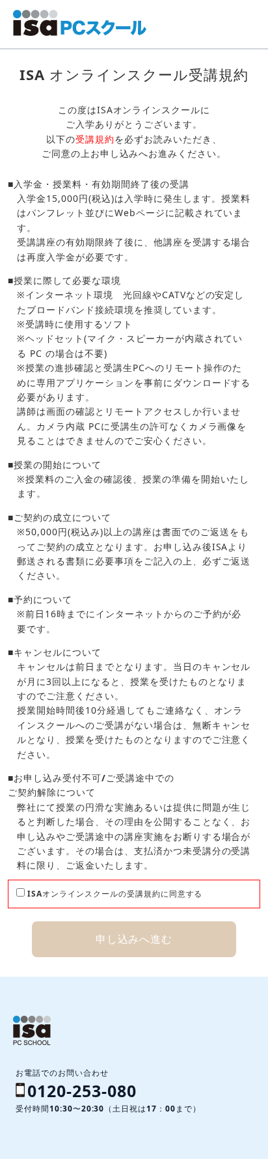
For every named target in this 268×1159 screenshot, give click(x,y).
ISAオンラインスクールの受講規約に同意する (113, 893)
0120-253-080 (82, 1091)
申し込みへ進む (134, 939)
